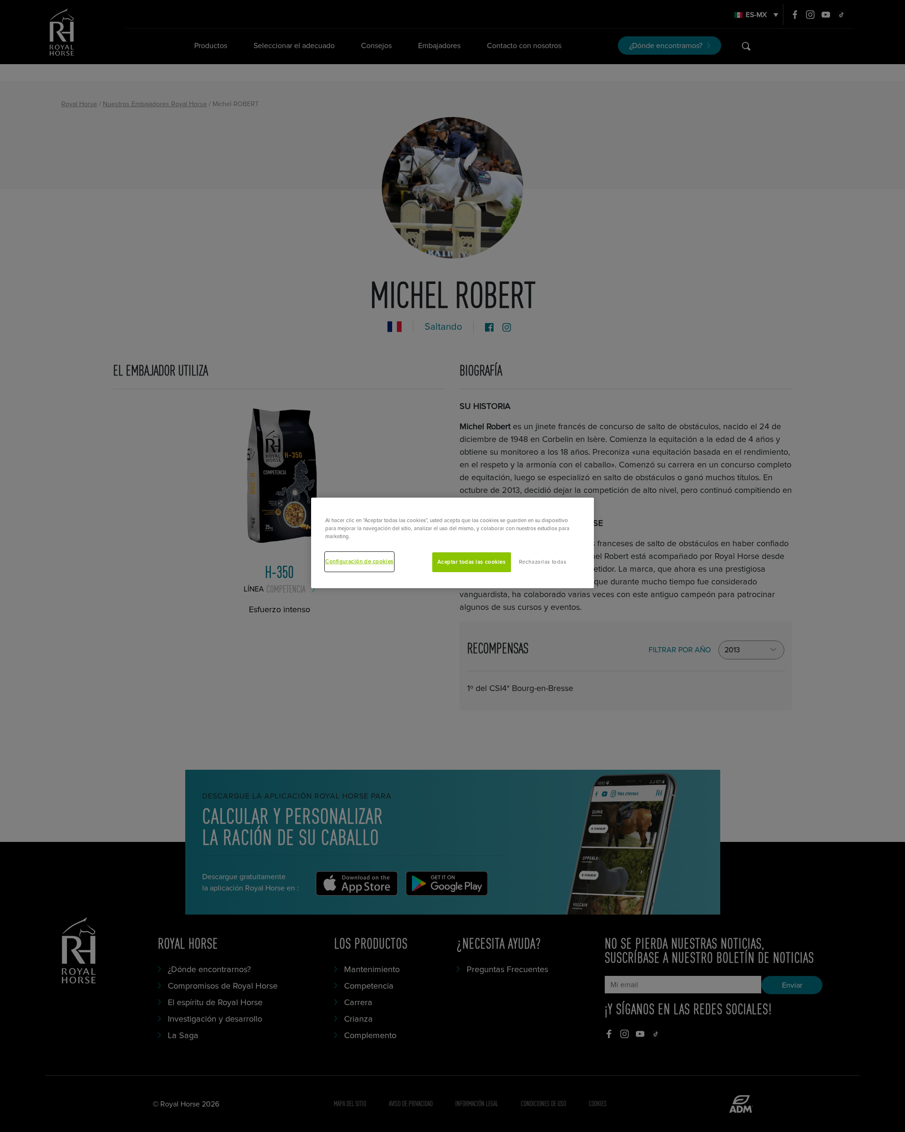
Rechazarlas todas (543, 562)
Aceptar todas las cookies (471, 562)
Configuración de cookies (359, 561)
